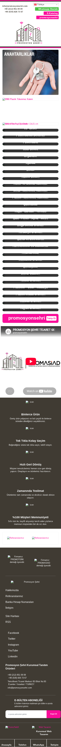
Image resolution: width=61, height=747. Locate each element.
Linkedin (12, 656)
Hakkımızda (12, 590)
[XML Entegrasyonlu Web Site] (17, 728)
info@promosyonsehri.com (20, 688)
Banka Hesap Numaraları (19, 602)
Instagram (13, 644)
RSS (8, 622)
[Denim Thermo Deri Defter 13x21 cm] (30, 124)
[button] (56, 33)
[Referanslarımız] (18, 538)
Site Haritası (12, 616)
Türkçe (40, 4)
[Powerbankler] (30, 72)
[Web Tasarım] (44, 728)
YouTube (12, 650)
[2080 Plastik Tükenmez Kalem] (30, 99)
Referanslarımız (14, 596)
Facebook (13, 633)
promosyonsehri (48, 17)
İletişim (9, 607)
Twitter (11, 638)
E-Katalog (52, 13)
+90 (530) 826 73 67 (13, 12)
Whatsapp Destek (48, 9)
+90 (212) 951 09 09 (13, 9)
